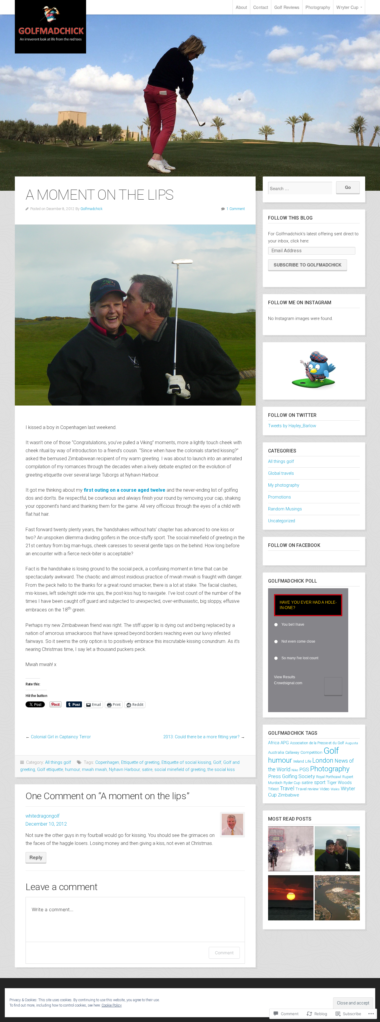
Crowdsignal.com (288, 683)
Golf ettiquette (50, 769)
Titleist (273, 789)
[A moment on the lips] (337, 850)
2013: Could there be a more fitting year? (201, 736)
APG (285, 742)
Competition (311, 752)
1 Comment (236, 209)
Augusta (351, 743)
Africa (273, 742)
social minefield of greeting (179, 769)
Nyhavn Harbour (124, 769)
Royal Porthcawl (328, 777)
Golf (217, 762)
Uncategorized (281, 520)
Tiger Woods (339, 782)
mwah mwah (94, 769)
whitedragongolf (42, 816)
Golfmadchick (91, 209)
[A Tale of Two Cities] (290, 850)
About (241, 7)
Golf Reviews (286, 7)
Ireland (298, 761)
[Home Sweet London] (337, 899)
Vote (333, 686)
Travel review (307, 788)
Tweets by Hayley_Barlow (292, 425)
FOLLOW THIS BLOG (290, 218)
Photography (317, 7)
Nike (295, 770)
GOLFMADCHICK (50, 26)
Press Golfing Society (291, 776)
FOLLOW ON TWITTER (292, 415)
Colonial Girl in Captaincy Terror (61, 736)
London (322, 760)
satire (147, 769)
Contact (260, 7)
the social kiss (221, 769)
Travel (287, 788)
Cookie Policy (112, 1005)
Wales (335, 789)
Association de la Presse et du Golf (317, 743)
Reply (35, 857)
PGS (304, 769)
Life (308, 761)
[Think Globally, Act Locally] (290, 899)
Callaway (292, 752)
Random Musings (285, 509)
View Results (284, 677)
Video (325, 788)
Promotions (279, 497)
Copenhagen (107, 762)
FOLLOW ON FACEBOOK (294, 545)
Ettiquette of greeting (140, 762)
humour (72, 769)
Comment (224, 952)
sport (320, 782)
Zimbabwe (288, 795)
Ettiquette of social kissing (186, 762)
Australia (276, 752)
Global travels (281, 473)
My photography (283, 485)
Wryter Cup (347, 7)
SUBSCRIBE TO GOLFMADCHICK (307, 265)
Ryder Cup (292, 783)
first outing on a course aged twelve (124, 490)
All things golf (58, 762)
